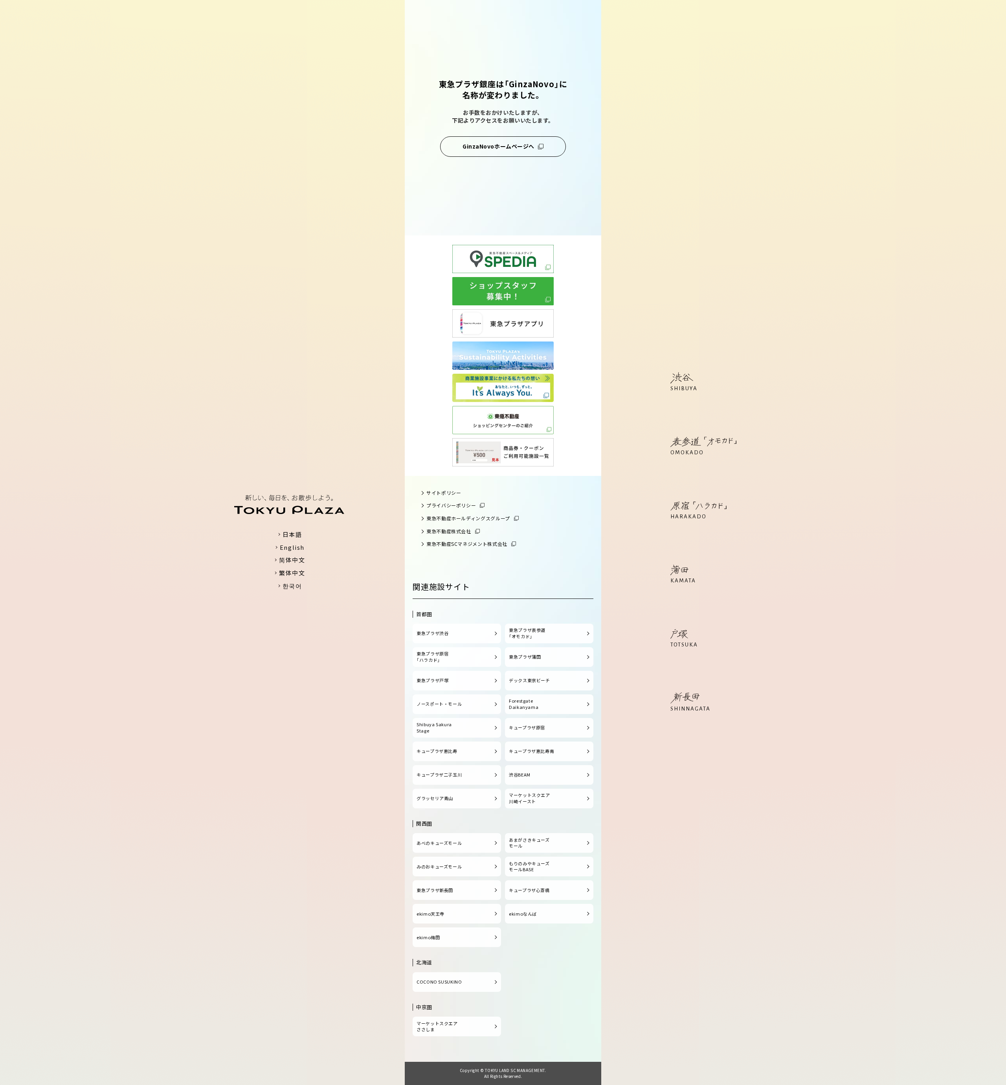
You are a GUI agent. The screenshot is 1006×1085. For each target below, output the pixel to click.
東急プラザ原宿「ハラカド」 (432, 656)
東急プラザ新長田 (435, 890)
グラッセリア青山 (435, 798)
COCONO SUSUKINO (439, 982)
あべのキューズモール (439, 843)
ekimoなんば (523, 914)
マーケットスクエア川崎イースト (529, 798)
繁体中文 (292, 573)
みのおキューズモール (439, 866)
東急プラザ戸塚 (432, 680)
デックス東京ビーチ (529, 680)
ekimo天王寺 (430, 914)
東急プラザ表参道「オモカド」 (527, 633)
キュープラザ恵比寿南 (531, 751)
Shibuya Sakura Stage (434, 727)
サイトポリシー (443, 492)
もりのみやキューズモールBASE (529, 866)
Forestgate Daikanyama (523, 704)
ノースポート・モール (439, 704)
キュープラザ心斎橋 (529, 890)
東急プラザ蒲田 (525, 657)
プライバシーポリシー (451, 505)
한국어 (292, 586)
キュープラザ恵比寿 (437, 751)
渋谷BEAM (520, 774)
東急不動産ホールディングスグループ (468, 518)
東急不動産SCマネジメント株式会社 (466, 543)
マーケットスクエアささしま (437, 1026)
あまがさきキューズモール (529, 843)
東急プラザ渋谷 (432, 633)
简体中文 (292, 560)
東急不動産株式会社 (448, 531)
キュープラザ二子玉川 (439, 774)
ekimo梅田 (428, 937)
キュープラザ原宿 (527, 727)
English (292, 547)
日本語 (292, 534)
